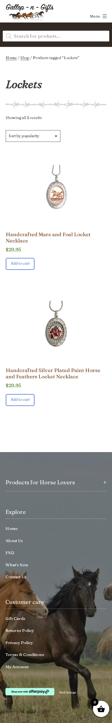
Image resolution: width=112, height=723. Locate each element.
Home (11, 58)
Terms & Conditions (24, 654)
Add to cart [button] (20, 263)
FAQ (9, 552)
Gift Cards (15, 618)
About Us (14, 540)
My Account (17, 666)
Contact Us (15, 576)
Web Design (67, 692)
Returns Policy (19, 630)
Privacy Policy (19, 642)
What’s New (16, 564)
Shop (24, 58)
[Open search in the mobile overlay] (56, 36)
